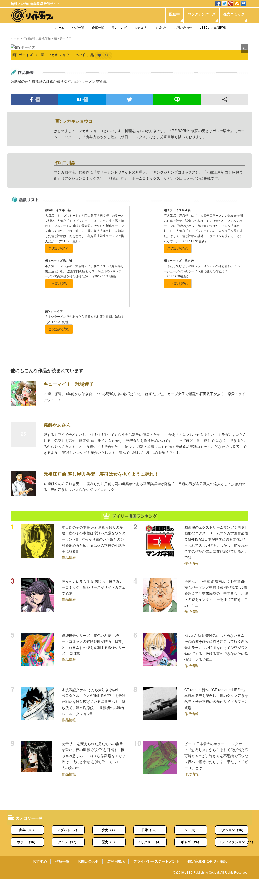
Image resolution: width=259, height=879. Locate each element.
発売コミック (234, 13)
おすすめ (40, 861)
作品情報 (29, 38)
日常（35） (150, 830)
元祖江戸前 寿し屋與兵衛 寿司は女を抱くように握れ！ (101, 473)
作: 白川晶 (65, 162)
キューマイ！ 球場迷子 (69, 384)
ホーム (59, 27)
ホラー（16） (27, 842)
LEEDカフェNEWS (213, 27)
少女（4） (109, 830)
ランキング (119, 27)
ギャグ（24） (191, 842)
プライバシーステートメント (156, 861)
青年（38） (27, 830)
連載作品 (44, 38)
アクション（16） (232, 830)
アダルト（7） (68, 830)
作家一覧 (98, 27)
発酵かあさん (57, 424)
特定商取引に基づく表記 (207, 861)
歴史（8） (109, 842)
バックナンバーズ (201, 13)
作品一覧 (78, 27)
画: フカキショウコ (74, 121)
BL (244, 48)
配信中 (174, 13)
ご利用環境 (116, 861)
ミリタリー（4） (150, 842)
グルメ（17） (68, 842)
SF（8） (191, 830)
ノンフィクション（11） (233, 842)
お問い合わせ (183, 27)
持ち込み (160, 27)
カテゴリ (140, 27)
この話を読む (59, 248)
